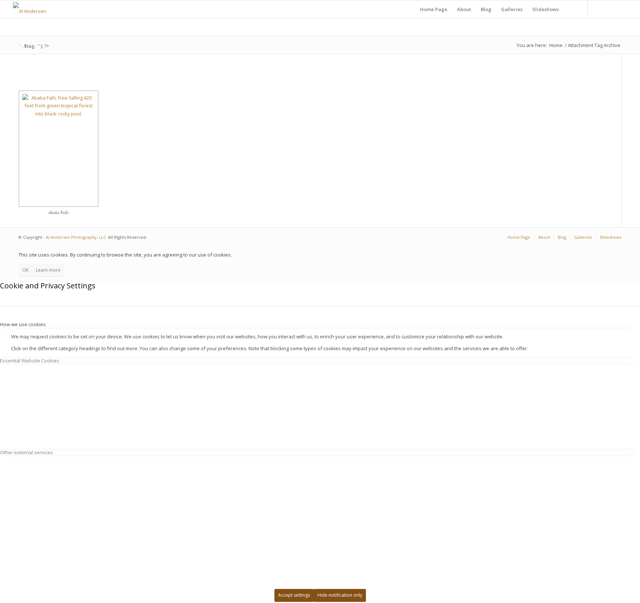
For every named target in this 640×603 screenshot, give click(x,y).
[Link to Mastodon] (610, 8)
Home (556, 45)
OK (25, 270)
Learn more (48, 270)
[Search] (571, 9)
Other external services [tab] (26, 452)
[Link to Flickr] (599, 8)
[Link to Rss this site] (621, 8)
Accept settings (294, 595)
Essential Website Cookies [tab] (29, 360)
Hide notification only (339, 595)
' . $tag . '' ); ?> (34, 46)
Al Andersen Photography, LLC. (76, 237)
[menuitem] (433, 9)
